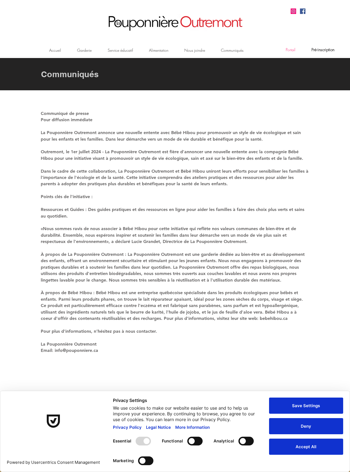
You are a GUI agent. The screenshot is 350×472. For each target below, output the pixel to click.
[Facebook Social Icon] (302, 11)
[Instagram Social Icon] (293, 11)
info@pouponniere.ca (76, 350)
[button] (323, 49)
